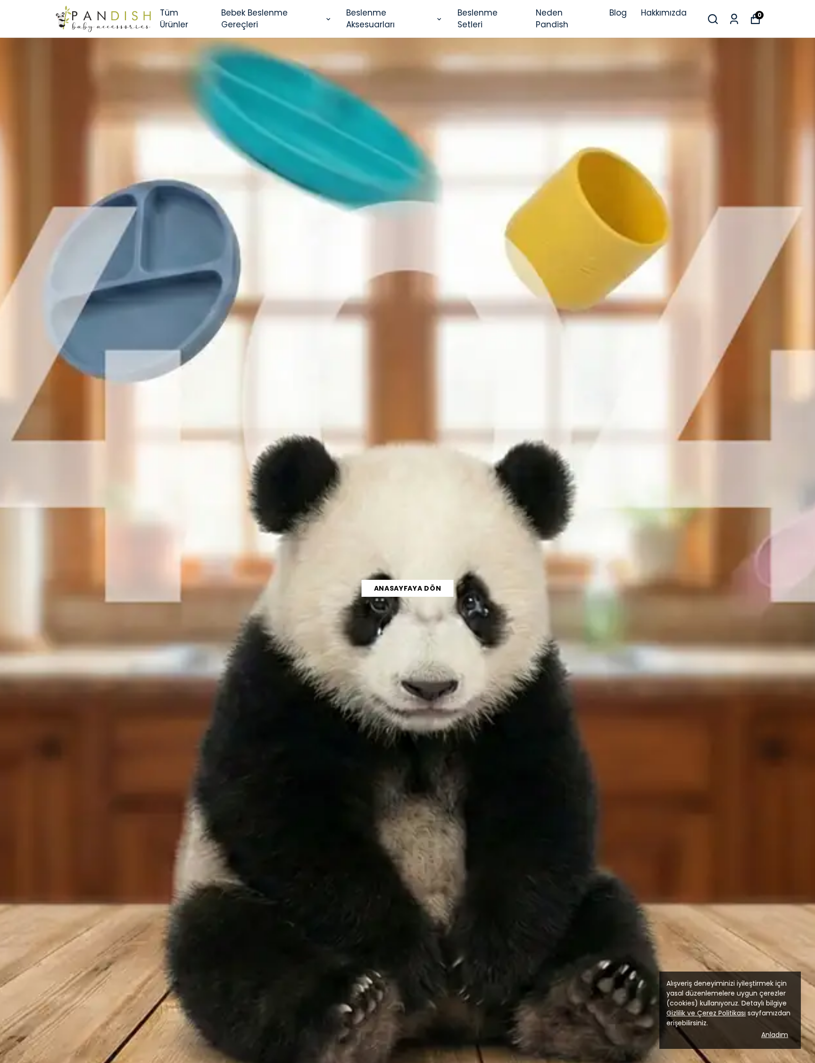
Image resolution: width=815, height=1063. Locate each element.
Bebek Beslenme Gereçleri (254, 19)
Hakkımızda (664, 12)
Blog (618, 12)
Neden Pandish (552, 19)
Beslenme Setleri (477, 19)
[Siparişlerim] (734, 19)
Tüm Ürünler (174, 19)
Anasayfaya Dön (407, 588)
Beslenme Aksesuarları (370, 19)
